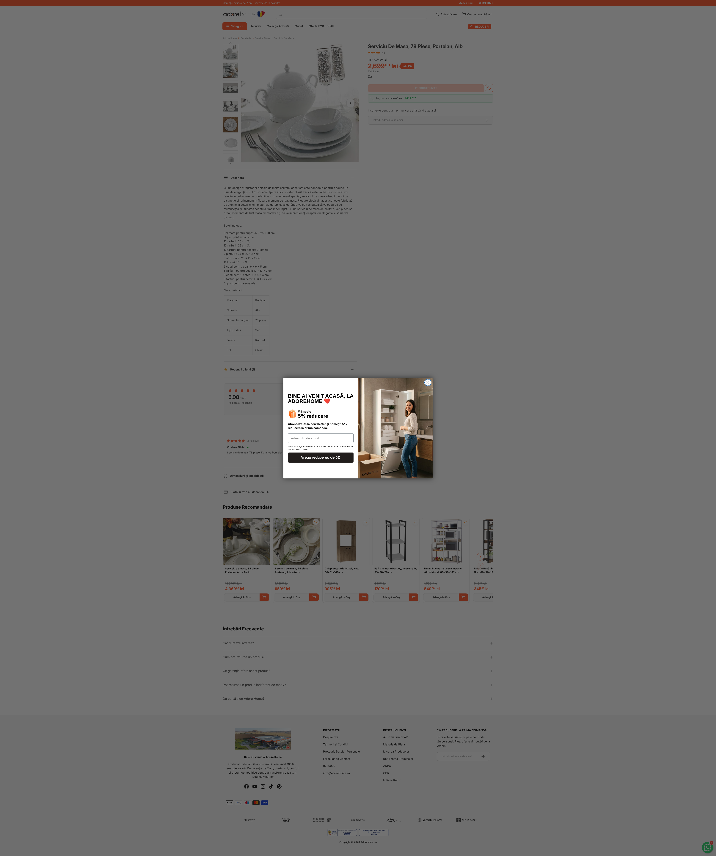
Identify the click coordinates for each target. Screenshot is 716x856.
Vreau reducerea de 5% (320, 457)
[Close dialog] (428, 382)
